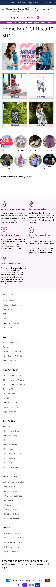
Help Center (8, 300)
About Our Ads (9, 360)
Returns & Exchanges (12, 305)
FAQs (5, 314)
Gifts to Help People (12, 533)
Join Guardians (17, 2)
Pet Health (8, 500)
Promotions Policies (12, 351)
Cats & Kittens (9, 486)
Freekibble (8, 398)
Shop (4, 2)
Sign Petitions (34, 2)
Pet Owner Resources (12, 495)
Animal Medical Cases (13, 542)
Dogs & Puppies (10, 491)
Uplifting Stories (10, 509)
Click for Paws (9, 393)
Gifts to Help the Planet (13, 537)
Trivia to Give (9, 389)
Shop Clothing (9, 440)
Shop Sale (7, 462)
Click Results (9, 327)
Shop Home (8, 449)
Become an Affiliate (12, 323)
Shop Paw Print (10, 435)
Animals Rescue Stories (13, 482)
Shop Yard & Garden (12, 453)
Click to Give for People (13, 380)
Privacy (6, 347)
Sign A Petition (9, 411)
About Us (7, 318)
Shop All (6, 426)
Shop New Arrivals (11, 467)
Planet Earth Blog (11, 513)
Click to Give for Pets (12, 375)
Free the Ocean (10, 402)
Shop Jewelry (9, 458)
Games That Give (10, 407)
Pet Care (7, 504)
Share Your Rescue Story (14, 518)
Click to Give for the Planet (15, 384)
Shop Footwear (10, 444)
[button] (36, 9)
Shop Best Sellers (11, 431)
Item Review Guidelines (14, 356)
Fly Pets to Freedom (12, 547)
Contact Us (8, 309)
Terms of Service (10, 342)
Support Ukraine (10, 551)
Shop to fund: (23, 17)
